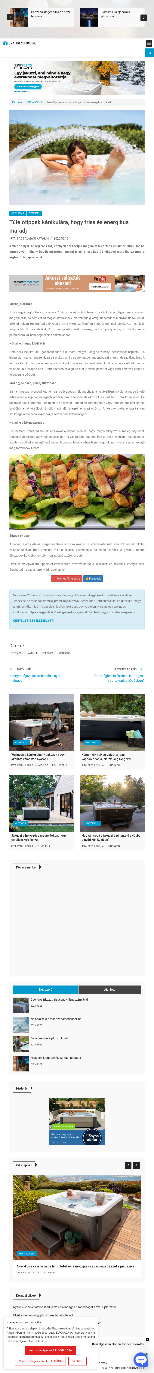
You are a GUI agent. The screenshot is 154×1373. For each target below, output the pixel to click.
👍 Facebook (93, 578)
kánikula (32, 653)
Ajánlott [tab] (109, 989)
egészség (48, 653)
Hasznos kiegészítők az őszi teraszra (56, 1058)
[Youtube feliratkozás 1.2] (77, 283)
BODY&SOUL (35, 102)
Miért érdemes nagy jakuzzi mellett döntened (43, 1315)
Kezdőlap (17, 102)
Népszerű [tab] (45, 989)
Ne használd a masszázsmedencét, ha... (57, 1019)
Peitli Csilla (25, 765)
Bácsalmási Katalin (33, 238)
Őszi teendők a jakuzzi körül (49, 1038)
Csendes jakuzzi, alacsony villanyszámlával (59, 999)
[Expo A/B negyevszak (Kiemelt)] (77, 77)
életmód (16, 653)
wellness (64, 653)
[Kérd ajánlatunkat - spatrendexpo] (77, 1121)
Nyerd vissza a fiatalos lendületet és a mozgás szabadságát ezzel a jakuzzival (76, 1266)
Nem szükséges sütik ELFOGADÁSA (50, 1350)
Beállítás (77, 1361)
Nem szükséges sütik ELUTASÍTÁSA (40, 1361)
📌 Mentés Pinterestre (66, 578)
